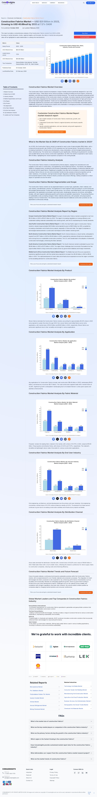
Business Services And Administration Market (77, 701)
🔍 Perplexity (43, 676)
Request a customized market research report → (52, 131)
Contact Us (29, 780)
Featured (28, 775)
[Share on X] (66, 81)
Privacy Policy (54, 772)
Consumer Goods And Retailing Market (75, 690)
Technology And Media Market (73, 686)
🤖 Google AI (51, 676)
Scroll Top (89, 793)
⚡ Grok (57, 676)
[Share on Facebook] (70, 81)
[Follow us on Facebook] (74, 772)
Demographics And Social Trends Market (76, 705)
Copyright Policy (54, 778)
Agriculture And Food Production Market (76, 697)
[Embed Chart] (78, 81)
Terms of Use (54, 775)
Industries (29, 772)
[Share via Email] (74, 81)
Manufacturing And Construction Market (76, 693)
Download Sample (84, 37)
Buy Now (85, 33)
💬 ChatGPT (35, 676)
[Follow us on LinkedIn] (82, 772)
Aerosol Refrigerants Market (38, 705)
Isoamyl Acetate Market (37, 698)
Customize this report (85, 204)
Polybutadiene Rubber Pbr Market (40, 694)
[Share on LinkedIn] (62, 81)
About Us (29, 778)
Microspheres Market (36, 687)
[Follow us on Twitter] (78, 772)
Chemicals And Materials (14, 18)
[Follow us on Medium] (86, 772)
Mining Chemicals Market (37, 709)
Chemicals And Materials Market (73, 708)
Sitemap (52, 780)
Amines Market (34, 701)
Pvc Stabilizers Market (36, 690)
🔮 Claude (63, 676)
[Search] (84, 3)
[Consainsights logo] (13, 769)
